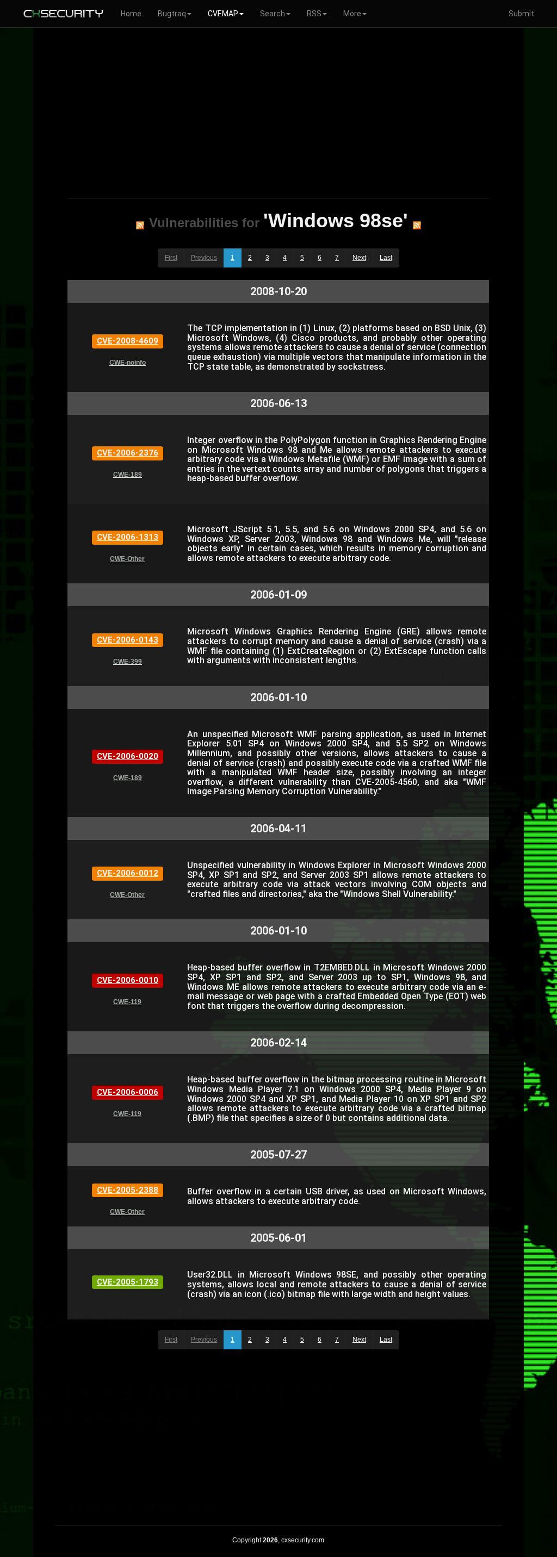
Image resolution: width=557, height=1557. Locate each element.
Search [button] (272, 13)
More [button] (352, 13)
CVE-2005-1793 (127, 1282)
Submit (521, 13)
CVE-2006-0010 (127, 980)
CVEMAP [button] (223, 13)
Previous (204, 257)
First (171, 257)
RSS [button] (314, 13)
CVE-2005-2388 (127, 1190)
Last (386, 257)
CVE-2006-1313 (127, 537)
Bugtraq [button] (172, 13)
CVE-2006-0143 (127, 640)
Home (131, 13)
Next (359, 257)
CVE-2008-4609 (127, 341)
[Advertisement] (278, 111)
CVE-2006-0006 (127, 1092)
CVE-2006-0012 (127, 873)
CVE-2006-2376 (127, 453)
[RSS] (140, 225)
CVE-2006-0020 (127, 756)
